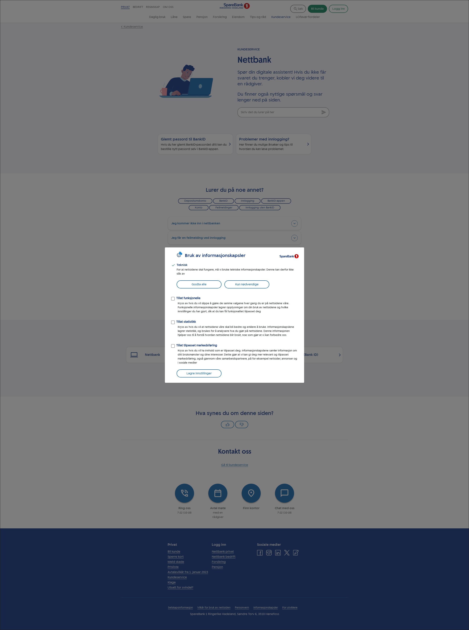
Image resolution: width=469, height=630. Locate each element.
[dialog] (234, 315)
